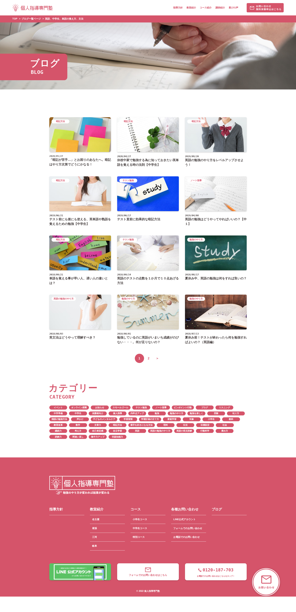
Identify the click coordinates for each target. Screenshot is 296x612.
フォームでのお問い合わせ (187, 528)
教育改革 (58, 425)
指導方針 (178, 7)
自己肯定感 (97, 431)
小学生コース (140, 519)
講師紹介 (220, 7)
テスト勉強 (141, 407)
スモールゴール (120, 407)
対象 (191, 419)
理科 (165, 425)
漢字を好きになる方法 (141, 425)
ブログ (204, 407)
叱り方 (235, 413)
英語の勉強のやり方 (160, 431)
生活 (185, 425)
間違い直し (78, 437)
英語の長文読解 (184, 431)
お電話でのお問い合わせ (186, 537)
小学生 (211, 419)
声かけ (80, 419)
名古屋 (95, 519)
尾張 (94, 528)
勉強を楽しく (196, 413)
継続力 (58, 431)
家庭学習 (172, 419)
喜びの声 (233, 7)
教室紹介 (191, 7)
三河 (94, 537)
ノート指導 (160, 407)
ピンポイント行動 (183, 407)
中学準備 (58, 413)
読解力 (58, 437)
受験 (216, 413)
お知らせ (99, 407)
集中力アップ (97, 437)
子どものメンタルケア (104, 419)
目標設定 (205, 425)
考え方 (78, 431)
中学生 (78, 413)
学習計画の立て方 (150, 419)
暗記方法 (117, 425)
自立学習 (117, 431)
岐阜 (94, 545)
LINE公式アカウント (184, 519)
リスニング (224, 407)
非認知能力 (117, 437)
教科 (231, 419)
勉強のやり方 (176, 413)
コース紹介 (206, 7)
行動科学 (204, 431)
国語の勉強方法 (59, 419)
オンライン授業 (79, 407)
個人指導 (117, 413)
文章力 (97, 425)
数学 (78, 425)
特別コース (139, 537)
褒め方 (224, 431)
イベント (58, 407)
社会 (225, 425)
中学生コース (140, 528)
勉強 (157, 413)
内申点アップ (137, 413)
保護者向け (97, 413)
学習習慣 (128, 419)
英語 (137, 431)
